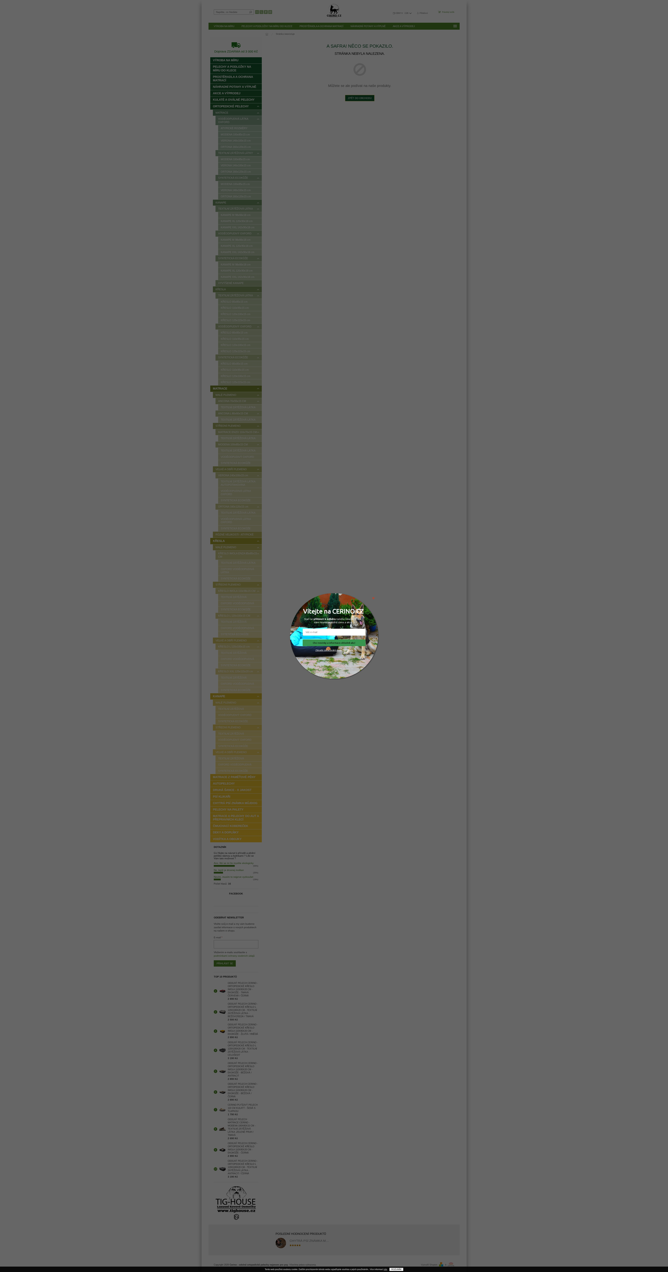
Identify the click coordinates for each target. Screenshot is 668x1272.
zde (385, 1269)
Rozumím (396, 1269)
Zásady (319, 650)
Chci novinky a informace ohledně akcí (334, 642)
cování (332, 650)
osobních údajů (344, 650)
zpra (326, 650)
